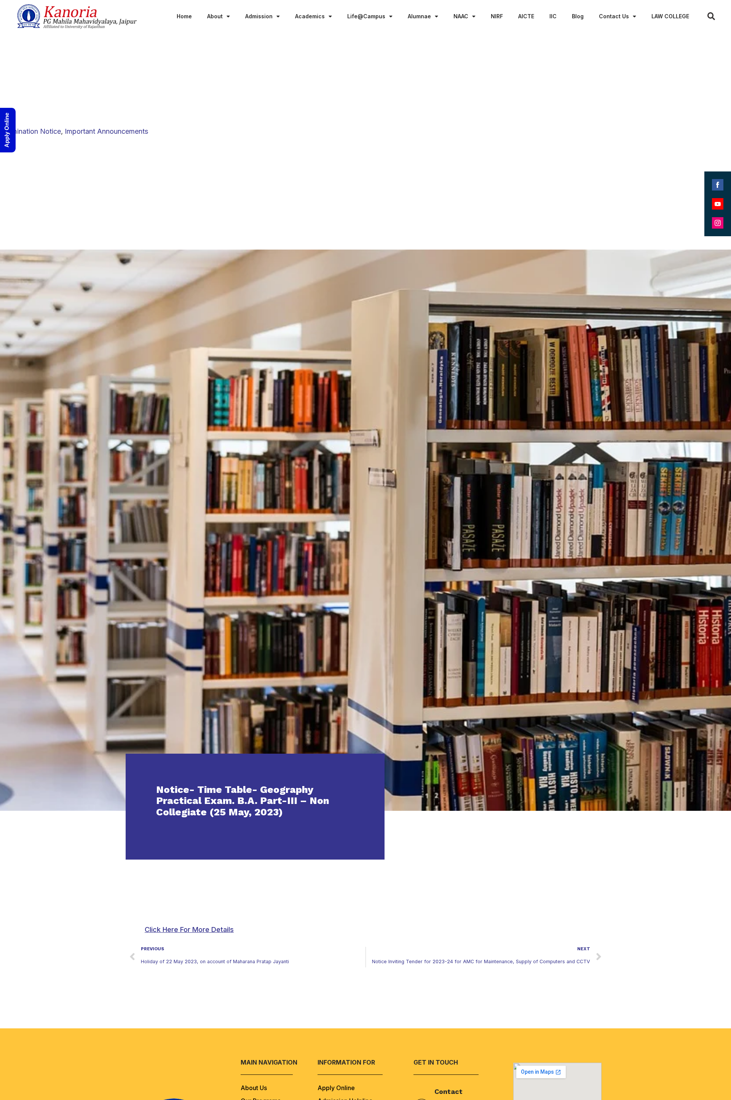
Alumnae (419, 16)
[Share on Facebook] (717, 185)
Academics (310, 16)
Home (184, 16)
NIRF (497, 16)
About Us (254, 1088)
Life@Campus (366, 16)
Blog (578, 16)
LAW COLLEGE (670, 16)
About (215, 16)
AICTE (526, 16)
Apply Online (336, 1088)
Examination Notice (30, 131)
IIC (553, 16)
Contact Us (614, 16)
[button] (189, 929)
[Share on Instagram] (717, 223)
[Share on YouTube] (717, 204)
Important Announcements (106, 131)
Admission (259, 16)
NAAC (460, 16)
